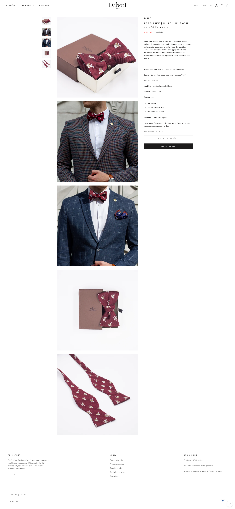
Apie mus (44, 5)
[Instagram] (14, 473)
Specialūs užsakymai (117, 472)
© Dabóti (14, 501)
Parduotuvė (27, 5)
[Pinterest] (162, 131)
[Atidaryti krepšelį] (228, 5)
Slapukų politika (116, 468)
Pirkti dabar (168, 146)
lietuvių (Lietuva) (201, 5)
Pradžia (10, 5)
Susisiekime (114, 476)
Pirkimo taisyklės (116, 460)
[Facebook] (156, 131)
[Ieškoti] (222, 5)
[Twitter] (159, 131)
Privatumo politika (117, 464)
